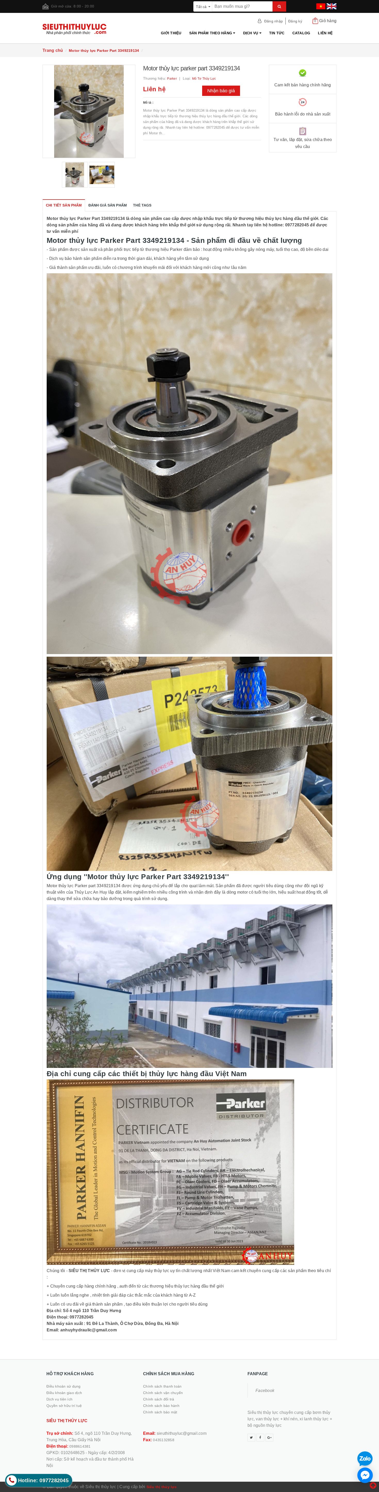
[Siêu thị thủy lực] (76, 29)
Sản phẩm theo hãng (211, 33)
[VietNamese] (320, 4)
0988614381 (80, 1446)
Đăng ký (295, 21)
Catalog (301, 33)
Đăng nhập (273, 21)
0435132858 (163, 1440)
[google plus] (269, 1437)
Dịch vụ (251, 33)
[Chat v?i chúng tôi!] (365, 1475)
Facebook (265, 1390)
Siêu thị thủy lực (161, 1487)
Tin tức (277, 33)
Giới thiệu (171, 33)
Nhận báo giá (221, 90)
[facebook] (260, 1437)
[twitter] (251, 1437)
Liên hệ (325, 33)
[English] (330, 4)
